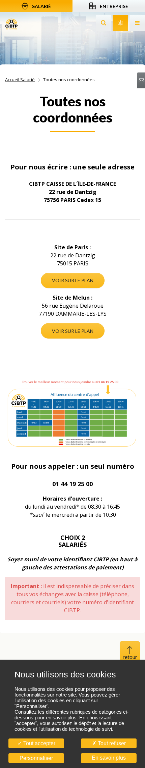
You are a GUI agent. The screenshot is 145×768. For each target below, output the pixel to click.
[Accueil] (11, 23)
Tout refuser (111, 743)
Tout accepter (38, 743)
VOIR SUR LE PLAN (72, 280)
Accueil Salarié (20, 79)
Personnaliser (36, 758)
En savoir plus (109, 758)
